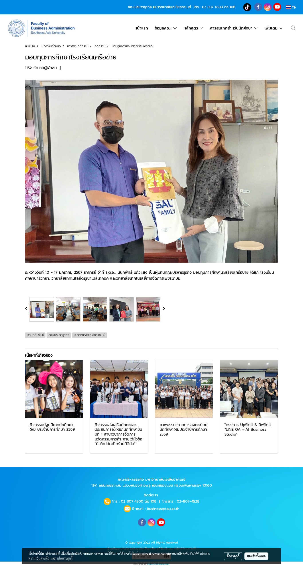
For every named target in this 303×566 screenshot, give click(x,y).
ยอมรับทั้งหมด (256, 556)
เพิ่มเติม (271, 28)
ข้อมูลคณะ (164, 28)
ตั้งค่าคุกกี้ (233, 556)
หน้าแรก (141, 28)
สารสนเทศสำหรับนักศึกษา (232, 28)
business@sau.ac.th (163, 508)
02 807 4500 (212, 7)
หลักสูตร (192, 28)
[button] (293, 28)
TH (293, 7)
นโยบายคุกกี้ (65, 558)
